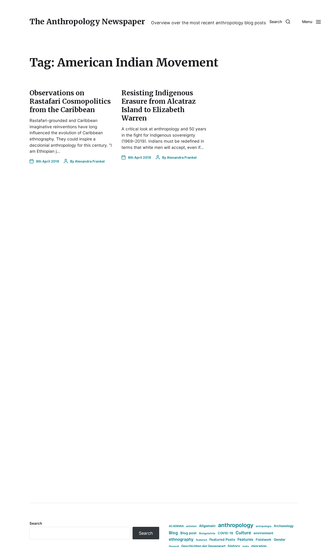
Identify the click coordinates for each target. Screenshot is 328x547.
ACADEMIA (176, 526)
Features (245, 539)
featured (201, 539)
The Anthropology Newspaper (87, 21)
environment (263, 533)
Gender (279, 539)
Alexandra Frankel (90, 161)
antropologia (263, 526)
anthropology (235, 525)
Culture (243, 532)
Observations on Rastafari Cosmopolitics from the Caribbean (70, 101)
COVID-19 (225, 533)
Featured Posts (222, 539)
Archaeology (284, 526)
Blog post (188, 533)
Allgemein (207, 526)
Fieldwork (263, 539)
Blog (173, 532)
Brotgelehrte (207, 533)
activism (191, 526)
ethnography (181, 539)
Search (36, 523)
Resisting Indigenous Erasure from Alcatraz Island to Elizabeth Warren (158, 105)
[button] (279, 21)
